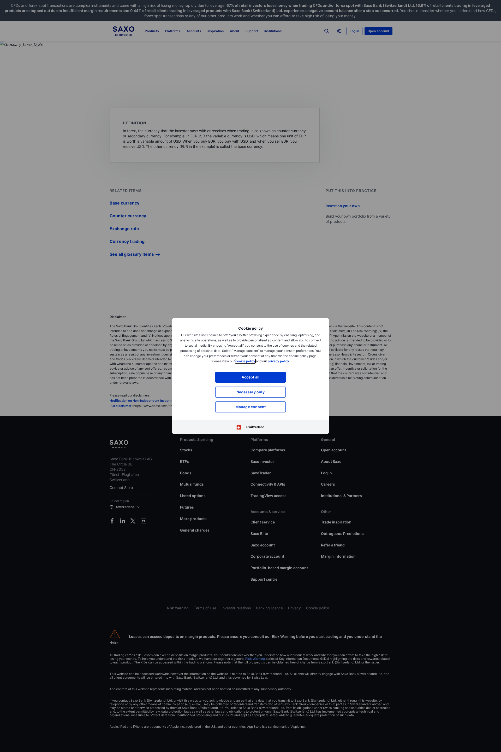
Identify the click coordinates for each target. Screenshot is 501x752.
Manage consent (250, 407)
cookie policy (245, 361)
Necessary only (250, 392)
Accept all (251, 377)
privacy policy (278, 361)
